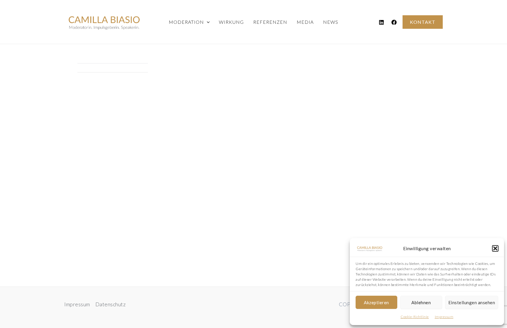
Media (305, 22)
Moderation (186, 22)
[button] (495, 248)
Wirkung (231, 22)
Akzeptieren (376, 302)
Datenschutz (110, 304)
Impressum (444, 316)
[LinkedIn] (381, 22)
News (330, 22)
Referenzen (270, 22)
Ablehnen (421, 302)
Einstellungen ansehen (471, 302)
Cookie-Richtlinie (414, 316)
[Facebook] (394, 22)
